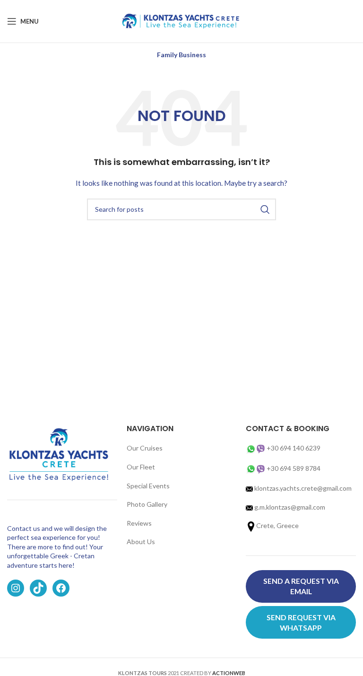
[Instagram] (15, 588)
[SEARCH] (265, 209)
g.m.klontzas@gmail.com (289, 507)
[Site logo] (181, 21)
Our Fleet (141, 467)
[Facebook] (60, 588)
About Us (141, 541)
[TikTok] (38, 588)
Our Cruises (145, 448)
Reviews (139, 523)
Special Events (148, 486)
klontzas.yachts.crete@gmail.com (302, 488)
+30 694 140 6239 (293, 448)
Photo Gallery (147, 504)
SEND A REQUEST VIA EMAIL (301, 586)
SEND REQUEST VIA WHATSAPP (301, 622)
